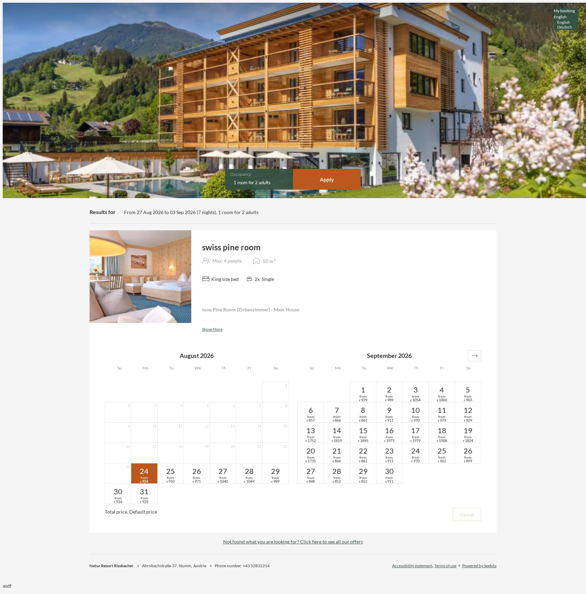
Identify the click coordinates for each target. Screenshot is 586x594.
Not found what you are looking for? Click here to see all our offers (293, 541)
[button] (474, 355)
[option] (566, 22)
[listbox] (566, 19)
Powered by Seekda (479, 565)
